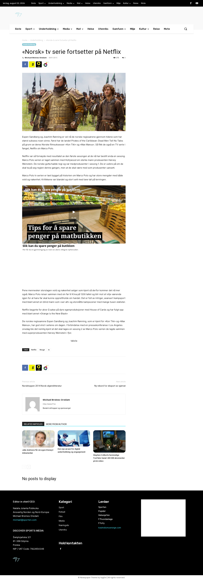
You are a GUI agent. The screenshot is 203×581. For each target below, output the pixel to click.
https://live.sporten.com (39, 64)
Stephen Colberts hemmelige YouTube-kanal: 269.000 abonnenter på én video (109, 458)
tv (49, 350)
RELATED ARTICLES (33, 424)
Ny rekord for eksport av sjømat (110, 386)
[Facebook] (191, 3)
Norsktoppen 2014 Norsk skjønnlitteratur (42, 386)
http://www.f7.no (49, 404)
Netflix (33, 350)
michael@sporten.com (25, 519)
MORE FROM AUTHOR (56, 424)
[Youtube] (197, 3)
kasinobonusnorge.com (109, 527)
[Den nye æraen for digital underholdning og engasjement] (74, 438)
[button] (185, 28)
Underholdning (36, 40)
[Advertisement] (156, 67)
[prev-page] (24, 467)
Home (24, 40)
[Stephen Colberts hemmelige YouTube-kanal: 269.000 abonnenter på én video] (109, 441)
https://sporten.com (32, 64)
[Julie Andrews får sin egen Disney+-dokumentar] (38, 439)
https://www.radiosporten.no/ (46, 64)
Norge (42, 350)
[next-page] (29, 467)
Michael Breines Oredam (36, 57)
